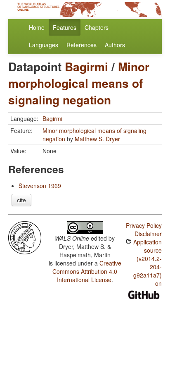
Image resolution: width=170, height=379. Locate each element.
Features (64, 27)
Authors (115, 45)
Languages (43, 45)
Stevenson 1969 (40, 185)
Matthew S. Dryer (97, 139)
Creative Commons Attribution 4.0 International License (86, 271)
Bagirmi (86, 66)
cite (21, 200)
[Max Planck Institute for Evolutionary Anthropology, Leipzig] (24, 237)
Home (37, 27)
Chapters (97, 27)
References (81, 45)
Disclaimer (148, 233)
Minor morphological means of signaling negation (78, 83)
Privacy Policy (144, 225)
